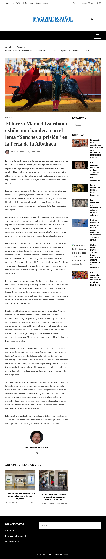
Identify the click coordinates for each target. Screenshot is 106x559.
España (8, 117)
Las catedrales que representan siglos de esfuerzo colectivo (95, 207)
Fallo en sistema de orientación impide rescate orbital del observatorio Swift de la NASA (95, 230)
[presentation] (7, 487)
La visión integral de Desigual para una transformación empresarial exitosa (53, 496)
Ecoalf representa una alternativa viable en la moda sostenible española (20, 495)
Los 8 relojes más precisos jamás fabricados (95, 190)
